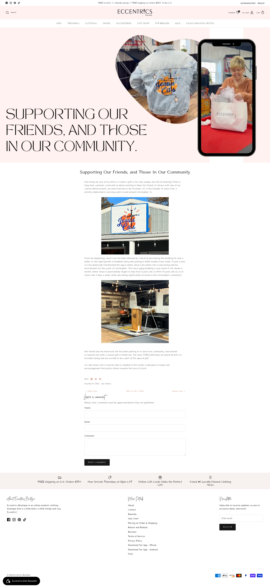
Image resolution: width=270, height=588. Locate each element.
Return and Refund (137, 527)
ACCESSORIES (123, 23)
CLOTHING (91, 23)
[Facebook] (7, 3)
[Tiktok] (19, 3)
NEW (59, 23)
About (131, 505)
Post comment (97, 462)
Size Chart (133, 518)
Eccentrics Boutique (22, 575)
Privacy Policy (135, 541)
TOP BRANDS (162, 23)
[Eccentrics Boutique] (135, 12)
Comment (89, 436)
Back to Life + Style (135, 391)
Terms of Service (136, 536)
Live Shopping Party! (248, 3)
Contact (132, 509)
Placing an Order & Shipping (142, 523)
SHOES (106, 23)
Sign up (227, 527)
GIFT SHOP (143, 23)
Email (87, 422)
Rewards (132, 514)
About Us (261, 3)
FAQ (130, 554)
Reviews (132, 532)
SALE (177, 23)
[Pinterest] (15, 3)
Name (87, 408)
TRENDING (73, 23)
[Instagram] (11, 3)
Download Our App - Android (143, 549)
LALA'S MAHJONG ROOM (200, 23)
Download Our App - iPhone (142, 545)
